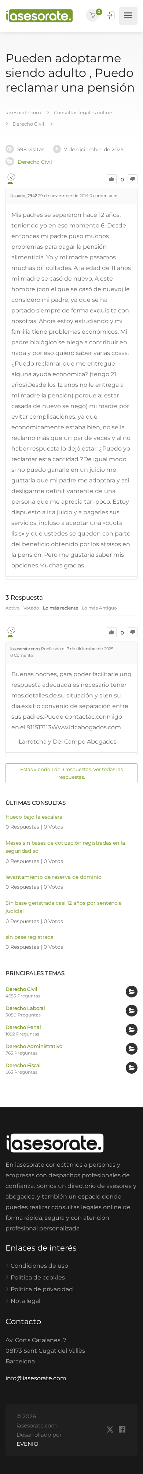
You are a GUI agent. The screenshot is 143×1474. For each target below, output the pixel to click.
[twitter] (109, 1429)
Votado (31, 608)
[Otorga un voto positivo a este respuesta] (112, 632)
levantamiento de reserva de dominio (54, 877)
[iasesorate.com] (39, 16)
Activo (13, 608)
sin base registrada (30, 937)
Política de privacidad (42, 1289)
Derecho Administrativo (34, 1046)
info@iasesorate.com (36, 1378)
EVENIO (27, 1443)
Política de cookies (38, 1277)
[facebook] (121, 1429)
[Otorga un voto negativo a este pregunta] (133, 179)
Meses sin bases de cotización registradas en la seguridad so (65, 847)
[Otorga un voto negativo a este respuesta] (133, 632)
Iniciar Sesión (111, 15)
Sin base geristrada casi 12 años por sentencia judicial (64, 907)
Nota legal (25, 1300)
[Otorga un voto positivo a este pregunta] (112, 179)
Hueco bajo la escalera (34, 817)
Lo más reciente (60, 608)
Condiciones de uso (39, 1265)
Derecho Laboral (25, 1008)
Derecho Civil (35, 162)
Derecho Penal (23, 1027)
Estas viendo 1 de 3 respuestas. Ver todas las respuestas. (71, 773)
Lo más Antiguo (99, 608)
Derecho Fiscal (23, 1065)
